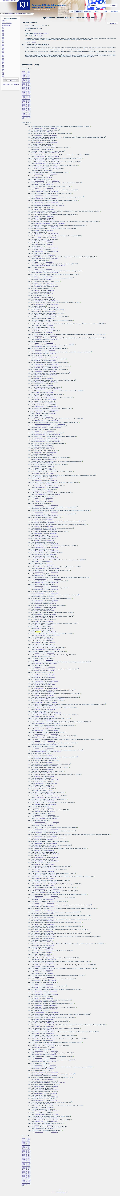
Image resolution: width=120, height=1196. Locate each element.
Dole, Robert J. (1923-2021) (41, 33)
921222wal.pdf (55, 1110)
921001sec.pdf (53, 1005)
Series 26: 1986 (26, 104)
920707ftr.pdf (50, 638)
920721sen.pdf (50, 691)
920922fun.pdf (50, 910)
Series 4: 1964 (26, 75)
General (37, 149)
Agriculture (37, 138)
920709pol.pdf (51, 646)
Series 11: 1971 (26, 84)
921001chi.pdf (54, 994)
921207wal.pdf (54, 1072)
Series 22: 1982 (26, 99)
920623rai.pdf (53, 603)
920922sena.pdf (50, 924)
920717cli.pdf (51, 674)
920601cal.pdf (53, 529)
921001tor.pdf (55, 1012)
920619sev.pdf (51, 596)
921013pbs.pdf (54, 1051)
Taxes (36, 170)
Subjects (96, 11)
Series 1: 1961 (26, 71)
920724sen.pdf (50, 719)
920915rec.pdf (51, 867)
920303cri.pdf (49, 269)
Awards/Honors (38, 374)
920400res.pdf (54, 1121)
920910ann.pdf (52, 846)
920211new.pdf (54, 195)
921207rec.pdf (53, 1065)
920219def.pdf (50, 209)
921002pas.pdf (51, 1015)
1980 (3, 53)
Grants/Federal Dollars (40, 163)
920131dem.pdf (55, 159)
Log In (4, 0)
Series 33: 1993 (26, 113)
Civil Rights (37, 966)
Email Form (62, 1192)
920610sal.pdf (56, 568)
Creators (105, 11)
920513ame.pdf (50, 466)
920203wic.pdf (54, 174)
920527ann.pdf (50, 522)
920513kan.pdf (53, 476)
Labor (36, 177)
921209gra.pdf (50, 1079)
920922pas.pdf (50, 917)
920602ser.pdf (54, 536)
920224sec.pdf (50, 230)
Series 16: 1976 (26, 91)
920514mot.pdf (53, 480)
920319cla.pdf (52, 311)
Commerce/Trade (39, 286)
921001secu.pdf (53, 1008)
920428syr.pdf (54, 406)
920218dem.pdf (54, 202)
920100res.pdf (54, 1118)
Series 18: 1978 (26, 93)
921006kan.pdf (50, 1044)
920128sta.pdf (55, 152)
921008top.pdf (51, 1047)
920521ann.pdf (56, 494)
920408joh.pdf (53, 371)
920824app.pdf (55, 797)
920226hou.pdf (49, 240)
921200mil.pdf (54, 1132)
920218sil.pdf (61, 205)
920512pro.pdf (50, 448)
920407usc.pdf (54, 367)
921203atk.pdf (53, 1061)
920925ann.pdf (52, 959)
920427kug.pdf (50, 395)
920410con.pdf (50, 385)
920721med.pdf (54, 688)
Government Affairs (39, 1086)
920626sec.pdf (53, 617)
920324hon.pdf (53, 339)
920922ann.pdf (50, 903)
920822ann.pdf (50, 793)
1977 (3, 49)
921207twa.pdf (50, 1068)
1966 (3, 34)
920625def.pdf (50, 610)
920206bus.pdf (49, 184)
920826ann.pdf (52, 804)
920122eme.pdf (51, 138)
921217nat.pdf (54, 1100)
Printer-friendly (113, 23)
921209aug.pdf (53, 1075)
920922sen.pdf (50, 920)
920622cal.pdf (54, 600)
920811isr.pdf (54, 783)
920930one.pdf (49, 984)
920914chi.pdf (54, 857)
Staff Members (38, 533)
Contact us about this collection (11, 84)
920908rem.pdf (50, 825)
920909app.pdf (53, 832)
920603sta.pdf (54, 547)
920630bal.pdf (50, 621)
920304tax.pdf (49, 279)
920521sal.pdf (50, 501)
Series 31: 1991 (26, 110)
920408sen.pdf (53, 374)
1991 (3, 69)
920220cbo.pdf (50, 219)
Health (36, 184)
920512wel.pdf (49, 462)
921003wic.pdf (50, 1022)
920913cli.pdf (56, 853)
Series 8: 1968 (26, 80)
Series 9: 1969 (26, 82)
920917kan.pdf (50, 878)
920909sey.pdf (53, 843)
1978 (3, 51)
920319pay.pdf (50, 318)
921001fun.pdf (53, 1001)
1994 (3, 73)
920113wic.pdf (54, 128)
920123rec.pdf (54, 142)
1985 (3, 60)
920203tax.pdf (49, 170)
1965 (3, 33)
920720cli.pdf (51, 677)
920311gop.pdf (51, 290)
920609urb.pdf (50, 565)
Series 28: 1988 (26, 106)
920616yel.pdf (54, 593)
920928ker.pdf (50, 973)
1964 (3, 31)
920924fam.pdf (49, 948)
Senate (36, 131)
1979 (3, 52)
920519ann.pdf (49, 484)
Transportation (38, 135)
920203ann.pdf (56, 163)
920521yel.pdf (54, 505)
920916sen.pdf (50, 871)
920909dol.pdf (53, 836)
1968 (3, 37)
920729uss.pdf (51, 741)
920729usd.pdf (55, 737)
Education (37, 596)
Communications (39, 174)
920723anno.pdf (51, 709)
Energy (36, 216)
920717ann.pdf (50, 670)
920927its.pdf (51, 966)
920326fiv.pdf (52, 350)
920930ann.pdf (52, 980)
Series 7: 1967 (26, 79)
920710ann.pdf (56, 649)
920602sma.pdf (50, 540)
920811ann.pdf (51, 776)
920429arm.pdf (54, 410)
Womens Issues (38, 832)
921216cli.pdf (54, 1093)
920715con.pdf (53, 663)
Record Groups (114, 11)
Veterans (37, 526)
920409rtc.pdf (50, 378)
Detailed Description (6, 25)
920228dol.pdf (49, 262)
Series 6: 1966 (26, 78)
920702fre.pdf (50, 628)
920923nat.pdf (50, 941)
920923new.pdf (50, 945)
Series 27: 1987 (26, 105)
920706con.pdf (56, 635)
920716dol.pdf (51, 667)
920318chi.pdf (54, 307)
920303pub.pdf (54, 272)
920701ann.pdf (51, 624)
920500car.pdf (50, 1125)
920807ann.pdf (50, 772)
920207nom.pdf (54, 191)
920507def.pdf (50, 431)
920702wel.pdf (52, 631)
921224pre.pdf (55, 1114)
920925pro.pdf (50, 963)
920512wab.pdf (52, 459)
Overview (4, 20)
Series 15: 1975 (26, 89)
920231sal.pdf (53, 353)
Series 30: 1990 (26, 109)
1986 (3, 62)
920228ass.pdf (51, 255)
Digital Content (87, 11)
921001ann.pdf (53, 991)
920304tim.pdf (49, 283)
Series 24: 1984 (26, 101)
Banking (37, 540)
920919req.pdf (56, 892)
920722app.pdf (61, 698)
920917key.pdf (53, 882)
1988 (3, 65)
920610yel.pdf (54, 572)
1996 (3, 76)
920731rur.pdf (49, 755)
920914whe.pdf (54, 860)
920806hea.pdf (49, 769)
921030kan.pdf (53, 1054)
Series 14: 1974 (26, 88)
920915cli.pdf (51, 864)
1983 (3, 58)
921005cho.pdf (50, 1026)
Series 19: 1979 (26, 95)
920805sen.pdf (53, 765)
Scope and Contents (7, 23)
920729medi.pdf (54, 734)
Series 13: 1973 (26, 87)
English (34, 42)
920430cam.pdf (51, 413)
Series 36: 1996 (26, 117)
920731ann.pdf (50, 748)
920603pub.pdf (54, 543)
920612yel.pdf (54, 582)
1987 (3, 63)
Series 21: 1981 (26, 97)
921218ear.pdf (49, 1103)
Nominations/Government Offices (42, 205)
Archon (6, 13)
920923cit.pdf (50, 931)
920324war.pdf (50, 343)
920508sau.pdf (54, 438)
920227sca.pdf (54, 251)
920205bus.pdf (55, 181)
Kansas (37, 230)
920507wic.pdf (56, 434)
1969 (3, 38)
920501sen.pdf (61, 424)
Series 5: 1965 (26, 76)
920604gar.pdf (53, 554)
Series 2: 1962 (26, 72)
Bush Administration (39, 152)
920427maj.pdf (52, 399)
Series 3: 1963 (26, 74)
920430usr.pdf (54, 420)
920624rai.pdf (53, 607)
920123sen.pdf (51, 145)
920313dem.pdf (49, 293)
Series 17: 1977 (26, 92)
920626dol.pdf (53, 614)
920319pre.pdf (51, 321)
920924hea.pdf (49, 952)
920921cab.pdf (54, 896)
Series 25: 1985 (26, 103)
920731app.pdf (57, 751)
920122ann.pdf (53, 135)
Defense (37, 209)
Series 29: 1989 (26, 108)
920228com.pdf (54, 258)
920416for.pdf (50, 392)
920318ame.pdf (54, 304)
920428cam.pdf (51, 402)
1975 (3, 46)
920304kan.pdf (49, 276)
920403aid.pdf (54, 357)
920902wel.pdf (51, 811)
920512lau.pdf (50, 445)
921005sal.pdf (50, 1036)
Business (37, 448)
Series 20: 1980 (26, 96)
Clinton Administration (40, 818)
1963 (3, 30)
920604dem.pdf (54, 550)
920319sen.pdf (50, 325)
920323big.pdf (49, 332)
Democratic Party (39, 191)
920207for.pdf (50, 188)
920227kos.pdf (54, 248)
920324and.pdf (53, 336)
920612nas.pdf (57, 579)
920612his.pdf (54, 575)
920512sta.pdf (53, 452)
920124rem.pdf (50, 149)
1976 (3, 48)
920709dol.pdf (51, 642)
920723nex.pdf (57, 712)
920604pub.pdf (54, 557)
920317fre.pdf (50, 297)
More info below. (39, 35)
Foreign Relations (39, 142)
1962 (3, 28)
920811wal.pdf (50, 786)
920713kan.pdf (49, 660)
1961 (3, 27)
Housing (37, 473)
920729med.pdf (54, 730)
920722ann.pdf (50, 695)
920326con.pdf (53, 346)
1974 (3, 45)
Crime (36, 269)
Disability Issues (38, 128)
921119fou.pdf (53, 1058)
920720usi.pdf (54, 681)
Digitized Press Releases (20, 13)
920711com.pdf (51, 656)
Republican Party (39, 734)
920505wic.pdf (57, 427)
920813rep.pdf (50, 790)
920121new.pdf (50, 131)
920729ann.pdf (50, 727)
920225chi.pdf (54, 233)
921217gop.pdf (54, 1096)
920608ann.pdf (49, 561)
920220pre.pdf (61, 223)
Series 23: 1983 (26, 100)
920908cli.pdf (56, 822)
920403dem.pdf (52, 360)
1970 (3, 39)
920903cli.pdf (56, 818)
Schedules (37, 145)
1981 (3, 55)
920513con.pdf (50, 473)
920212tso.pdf (54, 198)
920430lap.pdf (49, 417)
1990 (3, 67)
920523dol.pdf (54, 512)
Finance (37, 1107)
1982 (3, 56)
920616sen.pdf (54, 589)
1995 (3, 74)
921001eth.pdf (50, 998)
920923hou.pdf (50, 934)
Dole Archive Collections (61, 1191)
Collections (78, 11)
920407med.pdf (54, 364)
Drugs (36, 970)
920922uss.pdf (50, 927)
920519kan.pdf (56, 487)
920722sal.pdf (54, 702)
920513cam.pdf (51, 469)
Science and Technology (40, 388)
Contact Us (8, 0)
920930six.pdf (49, 987)
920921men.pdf (49, 899)
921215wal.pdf (55, 1089)
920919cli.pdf (56, 889)
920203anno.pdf (57, 167)
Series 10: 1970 (26, 83)
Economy (37, 290)
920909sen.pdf (50, 839)
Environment (38, 237)
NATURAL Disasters (39, 737)
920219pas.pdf (50, 216)
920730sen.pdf (53, 744)
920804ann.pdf (52, 758)
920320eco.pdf (51, 329)
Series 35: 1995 (26, 116)
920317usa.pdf (54, 300)
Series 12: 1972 (26, 85)
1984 (3, 59)
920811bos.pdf (54, 779)
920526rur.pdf (49, 519)
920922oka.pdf (50, 913)
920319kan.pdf (52, 314)
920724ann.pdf (50, 716)
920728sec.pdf (56, 723)
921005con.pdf (50, 1029)
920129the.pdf (55, 156)
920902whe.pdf (51, 815)
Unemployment (38, 452)
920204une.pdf (49, 177)
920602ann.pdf (53, 533)
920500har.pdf (50, 1128)
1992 (3, 70)
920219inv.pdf (54, 212)
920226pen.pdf (49, 244)
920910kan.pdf (50, 850)
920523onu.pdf (54, 515)
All (22, 118)
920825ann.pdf (50, 801)
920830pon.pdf (50, 808)
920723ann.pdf (52, 705)
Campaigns (37, 255)
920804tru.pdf (49, 762)
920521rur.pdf (49, 498)
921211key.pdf (55, 1086)
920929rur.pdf (50, 977)
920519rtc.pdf (50, 491)
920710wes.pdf (50, 653)
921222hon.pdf (50, 1107)
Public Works (38, 311)
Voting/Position (38, 480)
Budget (36, 188)
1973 (3, 44)
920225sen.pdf (52, 237)
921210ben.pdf (61, 1082)
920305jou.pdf (54, 286)
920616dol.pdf (54, 586)
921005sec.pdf (50, 1040)
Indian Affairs (38, 804)
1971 (3, 41)
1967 (3, 35)
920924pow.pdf (50, 955)
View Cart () (13, 0)
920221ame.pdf (54, 226)
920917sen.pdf (50, 885)
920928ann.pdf (49, 970)
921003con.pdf (50, 1019)
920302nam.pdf (61, 265)
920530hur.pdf (50, 526)
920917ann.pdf (53, 874)
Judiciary (37, 719)
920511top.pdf (56, 441)
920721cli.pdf (51, 684)
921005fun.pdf (50, 1033)
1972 (3, 42)
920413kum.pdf (57, 388)
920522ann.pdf (50, 508)
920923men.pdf (50, 938)
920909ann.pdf (54, 829)
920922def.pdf (50, 906)
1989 (3, 66)
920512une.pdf (49, 455)
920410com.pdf (54, 381)
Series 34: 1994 (26, 114)
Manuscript (11, 13)
